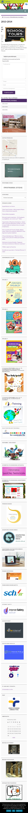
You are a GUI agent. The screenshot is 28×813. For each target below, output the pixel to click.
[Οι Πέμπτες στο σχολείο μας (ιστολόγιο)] (14, 471)
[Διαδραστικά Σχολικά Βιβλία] (14, 538)
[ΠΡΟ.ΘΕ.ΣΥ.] (14, 351)
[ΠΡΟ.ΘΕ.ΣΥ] (14, 292)
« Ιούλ (13, 737)
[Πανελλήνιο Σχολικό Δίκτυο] (14, 593)
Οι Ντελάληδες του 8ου (7, 689)
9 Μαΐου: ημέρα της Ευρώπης (9, 247)
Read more (19, 810)
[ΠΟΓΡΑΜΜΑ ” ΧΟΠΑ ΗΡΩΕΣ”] (13, 452)
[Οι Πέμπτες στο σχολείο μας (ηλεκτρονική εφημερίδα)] (14, 490)
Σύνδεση (8, 1)
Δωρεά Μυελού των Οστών (8, 206)
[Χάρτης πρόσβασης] (9, 147)
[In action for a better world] (14, 433)
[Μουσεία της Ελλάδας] (14, 769)
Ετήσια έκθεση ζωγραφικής (8, 214)
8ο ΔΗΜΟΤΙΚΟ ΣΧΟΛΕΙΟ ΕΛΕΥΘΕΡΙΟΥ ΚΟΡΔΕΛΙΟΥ (14, 6)
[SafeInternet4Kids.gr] (14, 652)
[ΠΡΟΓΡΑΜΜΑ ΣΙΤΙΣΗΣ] (13, 187)
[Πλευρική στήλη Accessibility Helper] (26, 4)
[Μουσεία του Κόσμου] (14, 749)
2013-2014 (5, 106)
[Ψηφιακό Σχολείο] (14, 515)
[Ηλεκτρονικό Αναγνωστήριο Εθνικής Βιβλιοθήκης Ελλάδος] (13, 559)
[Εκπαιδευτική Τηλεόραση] (14, 792)
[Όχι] (26, 807)
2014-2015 (5, 109)
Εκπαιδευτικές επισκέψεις (17, 17)
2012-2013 (5, 103)
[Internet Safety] (14, 610)
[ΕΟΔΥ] (14, 704)
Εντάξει (9, 810)
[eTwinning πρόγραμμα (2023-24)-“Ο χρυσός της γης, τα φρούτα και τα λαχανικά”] (13, 412)
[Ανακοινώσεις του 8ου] (14, 266)
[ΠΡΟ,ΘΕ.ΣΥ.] (14, 322)
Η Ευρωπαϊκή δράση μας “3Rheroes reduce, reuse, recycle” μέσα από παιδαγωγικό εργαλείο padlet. (13, 237)
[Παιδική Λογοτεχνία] (14, 576)
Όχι (13, 810)
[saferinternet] (14, 630)
